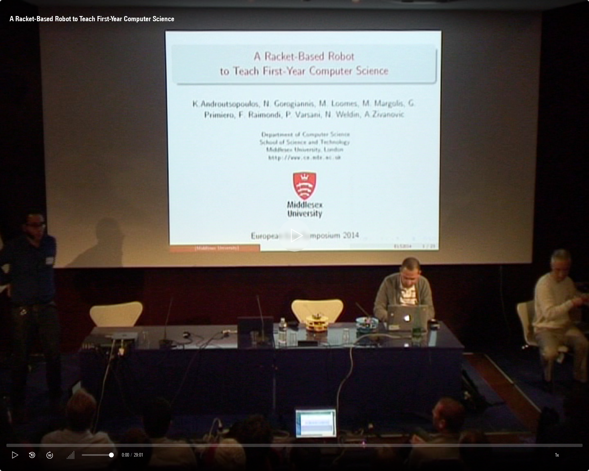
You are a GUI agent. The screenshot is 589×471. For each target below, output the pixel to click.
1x (557, 455)
